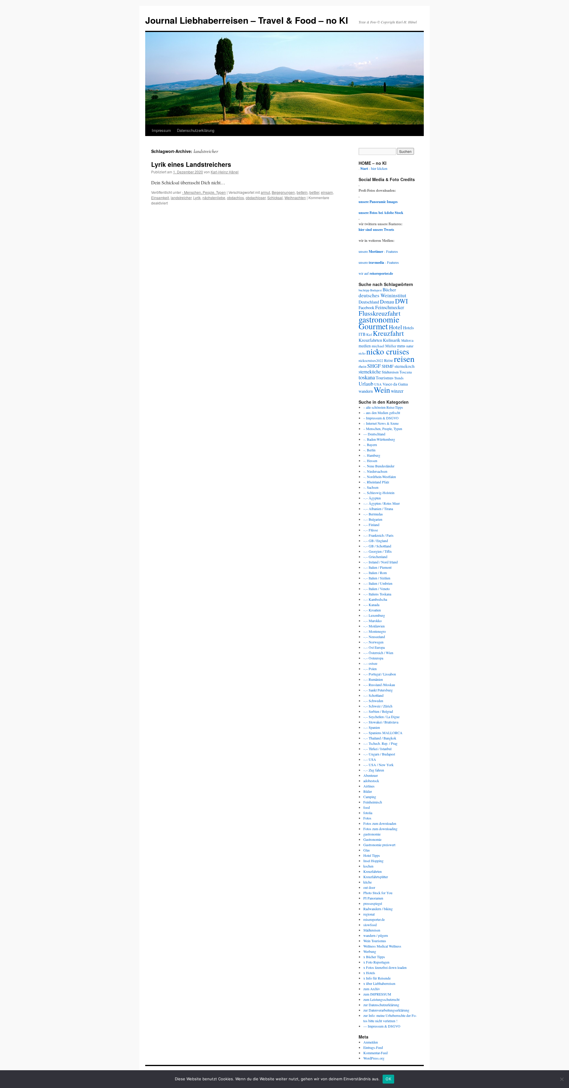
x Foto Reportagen (376, 962)
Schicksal (275, 197)
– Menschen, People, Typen (382, 428)
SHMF (388, 366)
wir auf (376, 273)
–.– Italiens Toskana (377, 594)
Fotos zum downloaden (379, 823)
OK (388, 1078)
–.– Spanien (371, 727)
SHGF (374, 365)
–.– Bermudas (373, 514)
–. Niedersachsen (375, 471)
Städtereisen (390, 372)
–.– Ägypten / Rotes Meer (381, 503)
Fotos (367, 818)
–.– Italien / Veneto (376, 588)
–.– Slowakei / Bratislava (380, 722)
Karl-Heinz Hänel (225, 171)
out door (369, 887)
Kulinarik (391, 340)
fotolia (367, 812)
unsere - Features (378, 251)
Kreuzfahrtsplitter (375, 876)
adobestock (371, 780)
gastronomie (379, 319)
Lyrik (197, 197)
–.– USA (369, 759)
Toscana (405, 372)
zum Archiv (371, 988)
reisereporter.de (374, 919)
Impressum (161, 130)
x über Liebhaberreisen (379, 983)
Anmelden (370, 1042)
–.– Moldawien (374, 626)
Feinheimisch (372, 802)
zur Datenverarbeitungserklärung (386, 1010)
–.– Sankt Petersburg (378, 690)
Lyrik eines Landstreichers (191, 164)
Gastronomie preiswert (379, 844)
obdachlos (235, 197)
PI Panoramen (373, 898)
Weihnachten (295, 197)
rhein (362, 366)
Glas (366, 850)
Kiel (369, 334)
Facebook (366, 307)
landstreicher (181, 197)
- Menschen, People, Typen (204, 192)
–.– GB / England (375, 540)
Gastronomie (372, 839)
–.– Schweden (373, 700)
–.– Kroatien (372, 610)
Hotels (408, 327)
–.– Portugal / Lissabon (379, 674)
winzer (397, 391)
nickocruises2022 (371, 360)
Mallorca (407, 340)
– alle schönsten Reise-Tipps (383, 407)
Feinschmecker (389, 307)
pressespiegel (372, 903)
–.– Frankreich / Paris (378, 535)
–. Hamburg (371, 455)
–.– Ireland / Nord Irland (380, 562)
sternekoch (404, 366)
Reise (388, 360)
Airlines (369, 786)
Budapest (376, 290)
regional (369, 914)
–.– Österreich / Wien (378, 652)
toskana (367, 377)
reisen (404, 358)
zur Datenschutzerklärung (381, 1004)
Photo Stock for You (377, 892)
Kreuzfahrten (370, 340)
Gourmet (373, 326)
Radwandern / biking (378, 908)
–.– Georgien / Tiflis (377, 551)
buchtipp (364, 290)
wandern (366, 391)
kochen (368, 866)
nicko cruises (387, 351)
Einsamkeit (160, 197)
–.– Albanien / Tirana (378, 508)
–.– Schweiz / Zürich (377, 706)
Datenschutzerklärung (195, 130)
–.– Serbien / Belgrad (378, 711)
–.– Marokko (372, 620)
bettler (314, 192)
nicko (362, 353)
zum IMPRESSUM (377, 994)
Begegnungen (283, 192)
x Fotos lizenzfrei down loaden (385, 967)
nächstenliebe (213, 197)
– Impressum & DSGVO (381, 418)
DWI (401, 301)
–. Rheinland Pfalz (376, 482)
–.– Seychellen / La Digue (381, 716)
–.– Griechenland (375, 556)
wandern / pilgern (375, 935)
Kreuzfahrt (388, 333)
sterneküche (370, 371)
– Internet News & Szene (381, 423)
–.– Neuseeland (374, 636)
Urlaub (366, 383)
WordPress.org (373, 1058)
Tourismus (384, 378)
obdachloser (256, 197)
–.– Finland (371, 524)
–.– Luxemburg (374, 615)
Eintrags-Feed (373, 1047)
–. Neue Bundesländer (378, 466)
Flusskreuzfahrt (379, 313)
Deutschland (369, 302)
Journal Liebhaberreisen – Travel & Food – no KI (246, 20)
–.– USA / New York (378, 764)
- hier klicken (373, 168)
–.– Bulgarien (372, 519)
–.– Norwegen (373, 642)
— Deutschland (374, 434)
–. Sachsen (370, 487)
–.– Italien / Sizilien (376, 578)
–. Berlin (369, 450)
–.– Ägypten (372, 498)
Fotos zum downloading (380, 828)
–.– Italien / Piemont (377, 567)
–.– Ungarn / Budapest (379, 754)
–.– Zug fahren (373, 770)
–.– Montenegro (374, 631)
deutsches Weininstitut (382, 295)
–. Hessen (370, 460)
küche (367, 882)
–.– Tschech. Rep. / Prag (380, 743)
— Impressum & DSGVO (381, 1026)
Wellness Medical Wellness (382, 946)
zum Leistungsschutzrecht (381, 999)
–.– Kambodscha (375, 599)
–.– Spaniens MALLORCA (382, 732)
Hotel (395, 327)
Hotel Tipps (371, 855)
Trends (399, 378)
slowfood (370, 924)
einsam (327, 192)
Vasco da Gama (395, 384)
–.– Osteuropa (373, 658)
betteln (302, 192)
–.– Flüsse (370, 530)
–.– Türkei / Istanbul (377, 748)
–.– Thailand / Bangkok (379, 738)
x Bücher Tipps (374, 956)
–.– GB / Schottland (377, 546)
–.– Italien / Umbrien (377, 583)
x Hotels (369, 972)
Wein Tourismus (374, 940)
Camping (369, 796)
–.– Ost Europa (374, 647)
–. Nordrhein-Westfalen (379, 476)
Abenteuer (370, 775)
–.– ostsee (370, 663)
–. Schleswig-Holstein (378, 492)
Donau (387, 301)
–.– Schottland (373, 695)
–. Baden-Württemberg (379, 439)
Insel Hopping (373, 860)
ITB (362, 334)
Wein (382, 389)
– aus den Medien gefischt (381, 412)
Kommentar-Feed (375, 1052)
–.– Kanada (371, 604)
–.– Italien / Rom (375, 572)
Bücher (389, 289)
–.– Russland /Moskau (379, 684)
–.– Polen (370, 668)
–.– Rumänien (373, 679)
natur (409, 346)
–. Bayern (370, 444)
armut (265, 192)
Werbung (369, 951)
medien (365, 346)
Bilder (367, 791)
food (366, 807)
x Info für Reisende (377, 978)
